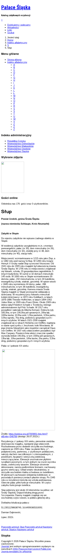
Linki (9, 30)
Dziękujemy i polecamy (19, 25)
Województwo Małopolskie (20, 146)
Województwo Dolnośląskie (21, 143)
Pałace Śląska (15, 7)
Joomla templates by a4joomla (16, 551)
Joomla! (5, 546)
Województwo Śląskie (18, 151)
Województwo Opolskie (19, 148)
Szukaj (10, 32)
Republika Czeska (16, 141)
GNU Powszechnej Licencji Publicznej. (32, 549)
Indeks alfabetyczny (17, 62)
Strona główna (14, 59)
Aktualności (13, 27)
